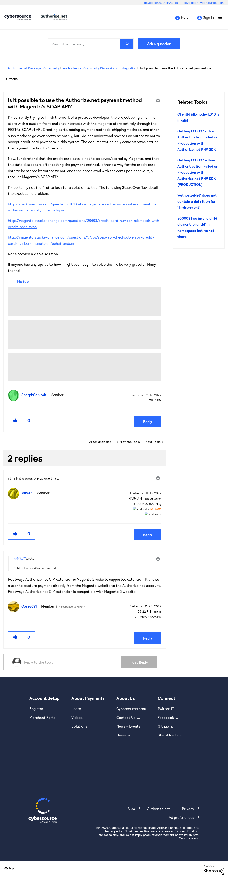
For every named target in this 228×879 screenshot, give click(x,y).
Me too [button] (23, 281)
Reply (147, 421)
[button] (15, 420)
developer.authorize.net (161, 2)
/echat (51, 210)
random (67, 243)
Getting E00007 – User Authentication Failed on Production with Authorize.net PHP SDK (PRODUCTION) (197, 172)
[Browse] (218, 17)
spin (60, 210)
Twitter (164, 708)
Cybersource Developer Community (17, 17)
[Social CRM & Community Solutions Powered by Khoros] (214, 869)
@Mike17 (20, 558)
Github (163, 726)
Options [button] (12, 79)
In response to (71, 606)
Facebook (166, 717)
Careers (123, 735)
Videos (77, 717)
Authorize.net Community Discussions (90, 68)
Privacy (188, 809)
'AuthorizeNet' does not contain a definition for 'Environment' (197, 201)
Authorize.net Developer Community (33, 68)
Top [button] (11, 868)
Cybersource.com (131, 708)
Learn (76, 708)
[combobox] (91, 43)
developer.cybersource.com (203, 2)
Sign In (208, 17)
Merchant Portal (43, 717)
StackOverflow (170, 735)
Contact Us (125, 717)
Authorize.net (158, 809)
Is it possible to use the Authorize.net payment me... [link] (177, 68)
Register (36, 708)
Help (184, 17)
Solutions (79, 726)
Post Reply (139, 662)
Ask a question (159, 44)
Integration (128, 68)
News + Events (128, 726)
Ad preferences (181, 817)
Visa (131, 809)
